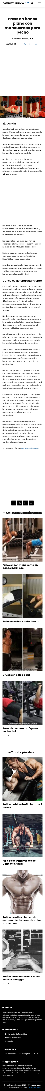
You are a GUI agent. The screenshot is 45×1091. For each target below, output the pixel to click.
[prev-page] (4, 735)
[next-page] (8, 735)
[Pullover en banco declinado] (22, 596)
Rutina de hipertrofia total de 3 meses (22, 806)
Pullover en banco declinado (20, 621)
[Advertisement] (22, 73)
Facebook (12, 1054)
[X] (24, 43)
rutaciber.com (34, 1087)
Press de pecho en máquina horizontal (20, 730)
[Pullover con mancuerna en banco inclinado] (22, 540)
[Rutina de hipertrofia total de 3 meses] (22, 779)
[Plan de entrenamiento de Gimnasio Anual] (22, 835)
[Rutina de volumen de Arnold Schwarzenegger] (22, 951)
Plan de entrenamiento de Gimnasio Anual (19, 862)
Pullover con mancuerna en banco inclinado (20, 566)
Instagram (26, 1054)
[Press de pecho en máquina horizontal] (22, 703)
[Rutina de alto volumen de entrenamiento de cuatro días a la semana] (22, 892)
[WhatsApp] (30, 43)
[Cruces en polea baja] (22, 649)
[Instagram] (20, 1053)
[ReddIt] (36, 43)
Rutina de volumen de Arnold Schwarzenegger (21, 978)
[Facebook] (18, 43)
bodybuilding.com (29, 448)
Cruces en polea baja (16, 675)
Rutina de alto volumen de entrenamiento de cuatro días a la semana (21, 920)
